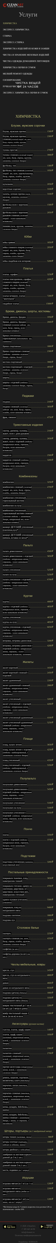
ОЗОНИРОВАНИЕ (12, 80)
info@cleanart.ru (28, 1232)
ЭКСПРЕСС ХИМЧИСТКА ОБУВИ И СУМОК (25, 92)
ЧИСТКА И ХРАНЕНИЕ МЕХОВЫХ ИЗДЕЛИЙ (26, 55)
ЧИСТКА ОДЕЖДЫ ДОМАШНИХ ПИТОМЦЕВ (26, 61)
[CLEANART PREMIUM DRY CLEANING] (13, 5)
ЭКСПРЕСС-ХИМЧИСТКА (16, 29)
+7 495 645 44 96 (28, 1229)
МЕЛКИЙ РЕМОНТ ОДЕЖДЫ (17, 73)
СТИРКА (7, 36)
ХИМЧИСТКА (10, 23)
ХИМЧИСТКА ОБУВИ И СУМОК (19, 67)
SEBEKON (33, 1242)
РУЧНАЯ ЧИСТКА (12, 86)
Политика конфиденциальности (28, 1235)
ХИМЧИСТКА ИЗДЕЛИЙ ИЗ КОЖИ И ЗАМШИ (26, 48)
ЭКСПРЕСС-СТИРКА (13, 42)
